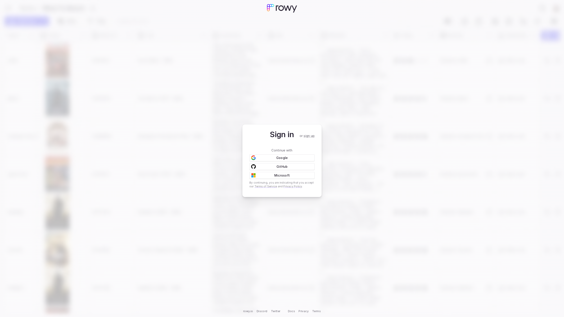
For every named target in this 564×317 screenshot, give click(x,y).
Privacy (304, 311)
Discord (262, 311)
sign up (309, 136)
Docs (291, 311)
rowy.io (248, 311)
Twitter (275, 311)
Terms (316, 311)
